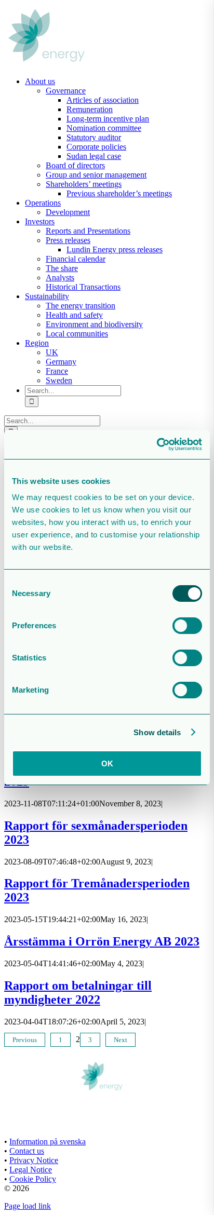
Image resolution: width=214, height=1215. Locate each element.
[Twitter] (16, 1119)
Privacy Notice (33, 1160)
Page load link (27, 1206)
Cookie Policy (32, 1178)
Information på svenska (47, 1141)
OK (107, 763)
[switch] (187, 625)
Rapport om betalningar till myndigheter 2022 (78, 992)
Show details (157, 732)
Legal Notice (30, 1169)
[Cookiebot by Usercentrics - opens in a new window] (156, 444)
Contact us (26, 1150)
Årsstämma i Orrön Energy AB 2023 (101, 941)
